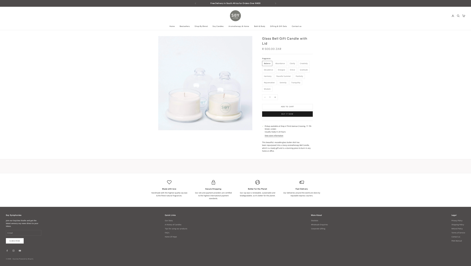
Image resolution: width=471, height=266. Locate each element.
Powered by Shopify (26, 259)
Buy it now (287, 114)
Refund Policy (457, 228)
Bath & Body (259, 26)
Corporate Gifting (318, 228)
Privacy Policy (456, 220)
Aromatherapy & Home (239, 26)
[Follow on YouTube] (20, 250)
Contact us (296, 26)
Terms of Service (458, 233)
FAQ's (167, 233)
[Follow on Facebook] (7, 250)
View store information (274, 135)
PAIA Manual (456, 241)
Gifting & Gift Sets (278, 26)
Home (172, 26)
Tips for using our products (176, 228)
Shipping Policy (457, 224)
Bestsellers (185, 26)
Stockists (314, 220)
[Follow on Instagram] (13, 250)
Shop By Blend (201, 26)
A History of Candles (173, 224)
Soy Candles (218, 26)
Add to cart (287, 106)
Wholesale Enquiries (319, 224)
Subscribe (14, 241)
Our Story (169, 220)
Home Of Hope (171, 237)
